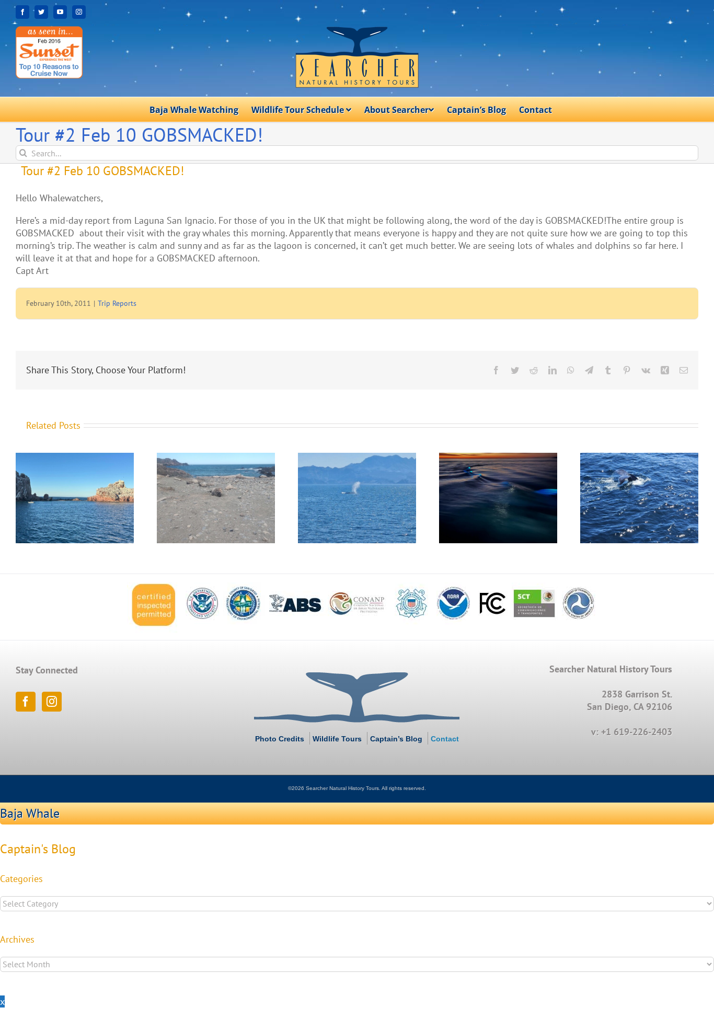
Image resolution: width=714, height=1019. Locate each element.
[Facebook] (26, 702)
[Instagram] (52, 702)
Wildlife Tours (337, 739)
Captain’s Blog (396, 739)
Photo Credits (279, 739)
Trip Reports (117, 303)
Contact (445, 739)
